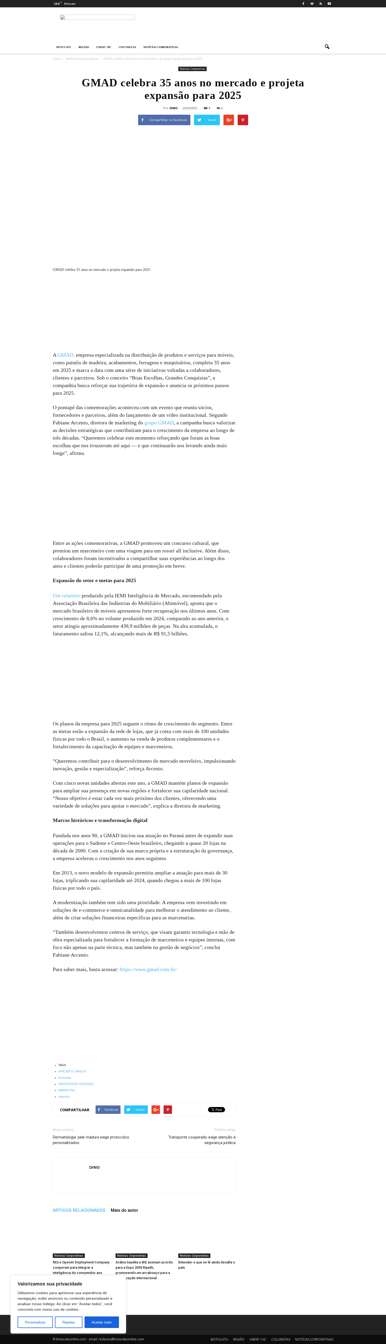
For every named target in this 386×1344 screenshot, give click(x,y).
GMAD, (66, 355)
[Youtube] (329, 3)
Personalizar (35, 1322)
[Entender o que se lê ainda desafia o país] (207, 1238)
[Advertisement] (144, 312)
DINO (174, 108)
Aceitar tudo (102, 1322)
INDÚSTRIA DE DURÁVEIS (75, 1083)
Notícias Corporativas (192, 69)
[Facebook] (303, 3)
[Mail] (312, 3)
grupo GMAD (159, 422)
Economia (64, 1077)
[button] (327, 47)
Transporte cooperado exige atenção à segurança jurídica (202, 1140)
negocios (64, 1096)
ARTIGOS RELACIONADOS (79, 1210)
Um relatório (66, 595)
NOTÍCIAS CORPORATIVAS (160, 47)
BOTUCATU (63, 47)
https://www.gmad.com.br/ (147, 969)
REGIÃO (84, 47)
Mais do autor (124, 1210)
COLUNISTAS (127, 47)
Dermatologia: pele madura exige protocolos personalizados (91, 1140)
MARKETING (66, 1090)
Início (57, 58)
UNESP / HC (103, 47)
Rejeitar (68, 1322)
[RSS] (321, 3)
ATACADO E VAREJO (72, 1071)
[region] (68, 1304)
